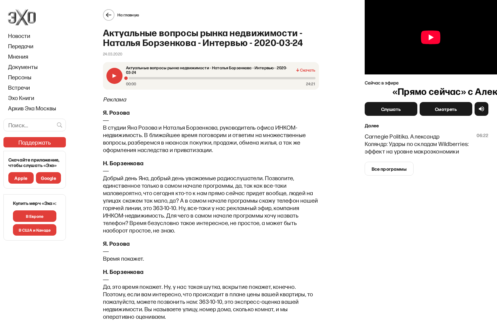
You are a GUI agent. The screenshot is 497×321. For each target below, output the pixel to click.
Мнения (18, 56)
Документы (23, 66)
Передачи (20, 46)
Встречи (19, 87)
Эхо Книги (21, 97)
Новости (19, 35)
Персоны (19, 77)
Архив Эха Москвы (32, 108)
